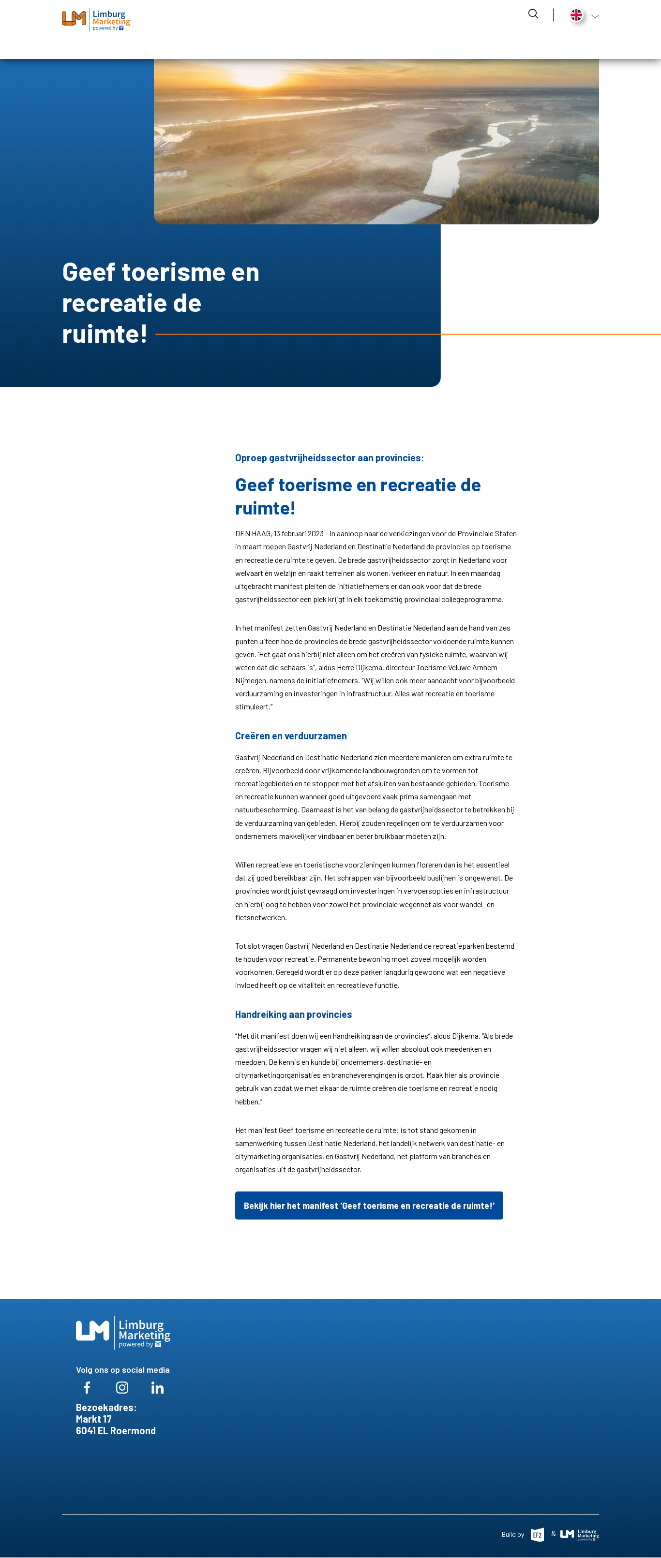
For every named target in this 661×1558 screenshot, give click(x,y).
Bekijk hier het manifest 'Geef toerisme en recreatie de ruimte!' (369, 1205)
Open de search (533, 13)
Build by (514, 1533)
